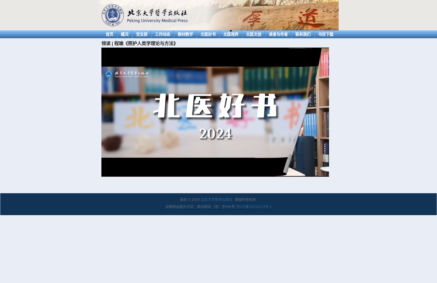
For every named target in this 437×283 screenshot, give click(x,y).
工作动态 (162, 34)
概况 (124, 34)
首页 (109, 34)
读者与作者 (278, 34)
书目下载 (325, 34)
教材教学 (185, 34)
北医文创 (253, 34)
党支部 (141, 34)
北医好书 (208, 34)
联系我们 (303, 34)
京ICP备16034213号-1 (254, 207)
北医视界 (230, 34)
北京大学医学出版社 (217, 199)
